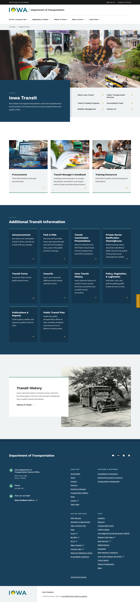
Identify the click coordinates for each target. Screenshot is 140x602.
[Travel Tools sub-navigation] (99, 19)
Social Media (75, 474)
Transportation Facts (106, 526)
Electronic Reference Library (81, 553)
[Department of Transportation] (18, 10)
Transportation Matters (79, 493)
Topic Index (75, 504)
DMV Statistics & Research (108, 553)
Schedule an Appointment (80, 522)
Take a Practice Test (78, 526)
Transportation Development (109, 481)
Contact (74, 481)
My (74, 537)
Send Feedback (48, 592)
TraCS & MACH (103, 560)
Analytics (101, 518)
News (73, 497)
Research (101, 522)
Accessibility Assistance (80, 557)
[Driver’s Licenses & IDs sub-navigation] (27, 19)
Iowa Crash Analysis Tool (110, 557)
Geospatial (102, 549)
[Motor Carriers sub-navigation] (84, 19)
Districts (74, 485)
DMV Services (76, 518)
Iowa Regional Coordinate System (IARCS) (113, 533)
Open (103, 541)
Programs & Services (124, 2)
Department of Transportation (47, 10)
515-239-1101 (19, 488)
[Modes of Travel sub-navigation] (67, 19)
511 (73, 541)
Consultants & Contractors (108, 474)
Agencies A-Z (110, 2)
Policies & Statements (106, 564)
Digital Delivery (103, 545)
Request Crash (105, 537)
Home (13, 27)
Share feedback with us (24, 500)
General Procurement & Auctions (110, 478)
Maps (100, 568)
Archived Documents (78, 577)
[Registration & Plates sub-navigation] (49, 19)
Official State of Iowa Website (19, 2)
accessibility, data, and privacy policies (74, 596)
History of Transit (24, 405)
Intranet (76, 549)
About (73, 478)
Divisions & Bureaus (78, 489)
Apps (72, 530)
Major (76, 545)
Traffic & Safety (103, 530)
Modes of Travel (24, 27)
